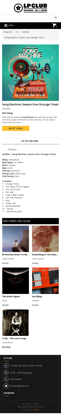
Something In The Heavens (46, 254)
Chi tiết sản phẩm (29, 141)
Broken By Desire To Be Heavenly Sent (22, 254)
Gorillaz (25, 31)
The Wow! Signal (11, 296)
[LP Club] (30, 7)
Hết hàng (17, 128)
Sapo (36, 409)
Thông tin (12, 149)
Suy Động (37, 296)
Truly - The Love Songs (14, 338)
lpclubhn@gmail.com (19, 386)
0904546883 (15, 379)
